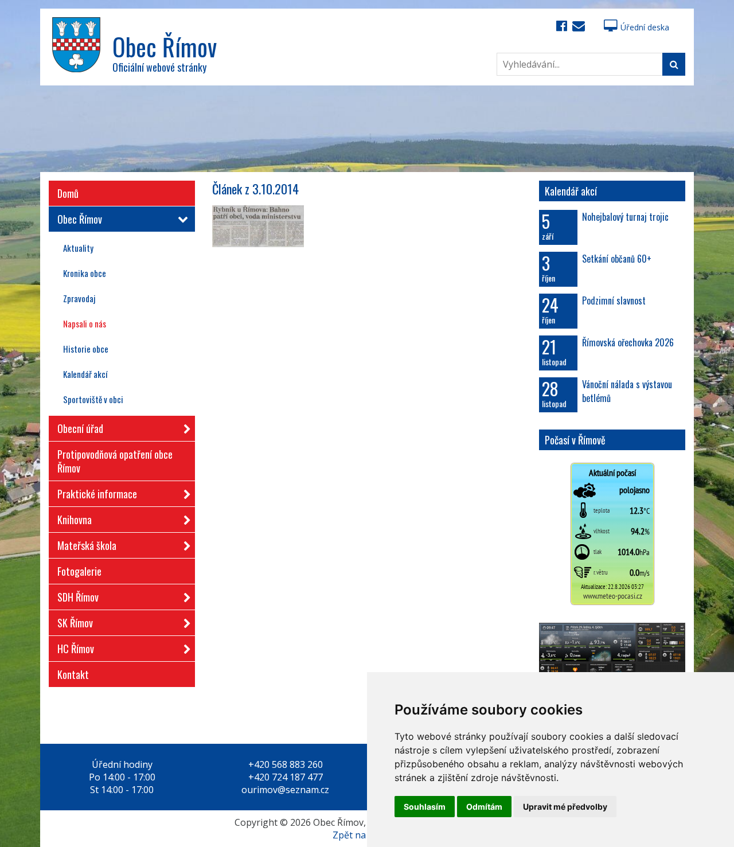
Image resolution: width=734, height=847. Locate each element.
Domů (68, 193)
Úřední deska (644, 27)
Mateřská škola (86, 545)
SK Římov (75, 622)
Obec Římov (79, 219)
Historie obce (85, 348)
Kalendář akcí (85, 374)
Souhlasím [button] (425, 806)
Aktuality (78, 247)
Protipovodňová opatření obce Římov (115, 461)
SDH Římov (78, 597)
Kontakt (73, 674)
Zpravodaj (79, 298)
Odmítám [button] (484, 806)
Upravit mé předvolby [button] (565, 806)
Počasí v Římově (575, 439)
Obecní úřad (80, 428)
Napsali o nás (84, 323)
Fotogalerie (79, 571)
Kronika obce (84, 273)
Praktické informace (97, 493)
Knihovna (74, 519)
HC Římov (75, 648)
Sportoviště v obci (93, 399)
